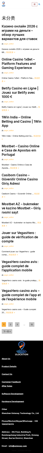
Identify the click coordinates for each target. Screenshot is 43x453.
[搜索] (39, 4)
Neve (14, 450)
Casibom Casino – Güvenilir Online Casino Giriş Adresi (20, 179)
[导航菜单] (34, 4)
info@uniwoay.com (18, 446)
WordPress (26, 450)
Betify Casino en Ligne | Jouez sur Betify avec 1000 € (20, 92)
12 (32, 324)
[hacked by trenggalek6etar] (4, 4)
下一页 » (7, 331)
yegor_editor (9, 44)
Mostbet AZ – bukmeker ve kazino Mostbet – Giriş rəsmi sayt (21, 208)
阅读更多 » (10, 52)
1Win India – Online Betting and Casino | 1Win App (21, 121)
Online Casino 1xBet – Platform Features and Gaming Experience (19, 63)
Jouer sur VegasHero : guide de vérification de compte (20, 237)
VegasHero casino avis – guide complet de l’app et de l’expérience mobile (21, 295)
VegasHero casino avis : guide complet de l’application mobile (20, 266)
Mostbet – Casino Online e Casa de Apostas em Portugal (20, 150)
